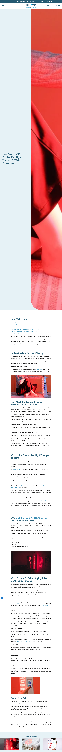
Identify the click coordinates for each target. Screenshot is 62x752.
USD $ (48, 5)
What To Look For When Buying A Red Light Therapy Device (25, 331)
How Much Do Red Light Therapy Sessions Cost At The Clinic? (25, 324)
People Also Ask (15, 333)
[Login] (56, 5)
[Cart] (59, 5)
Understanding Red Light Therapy (19, 322)
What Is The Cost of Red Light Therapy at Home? (22, 327)
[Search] (5, 5)
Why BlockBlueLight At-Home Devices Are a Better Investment (25, 329)
